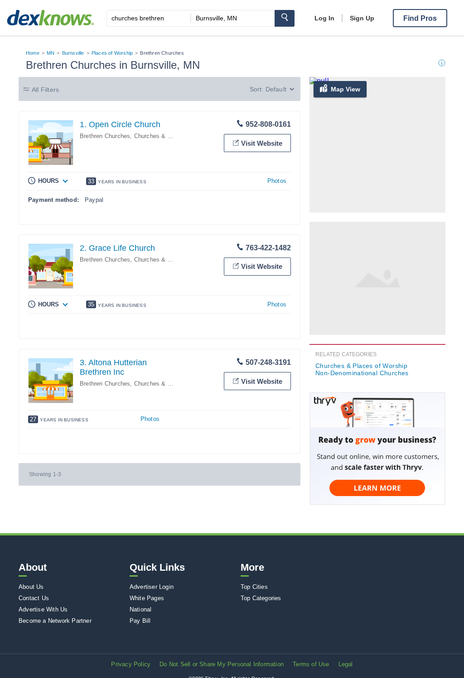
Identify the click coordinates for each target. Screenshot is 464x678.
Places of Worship (112, 53)
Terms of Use (311, 664)
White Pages (147, 598)
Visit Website (261, 143)
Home (32, 53)
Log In (324, 18)
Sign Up (362, 18)
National (141, 609)
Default (276, 89)
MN (50, 53)
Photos (276, 180)
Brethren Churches (105, 136)
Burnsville (73, 53)
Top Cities (254, 586)
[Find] (285, 18)
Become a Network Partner (55, 620)
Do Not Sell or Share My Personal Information (222, 664)
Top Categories (261, 598)
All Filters (45, 89)
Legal (345, 664)
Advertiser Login (152, 586)
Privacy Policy (130, 664)
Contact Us (34, 598)
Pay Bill (140, 620)
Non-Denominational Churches (362, 373)
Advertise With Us (43, 609)
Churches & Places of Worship (176, 136)
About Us (31, 586)
